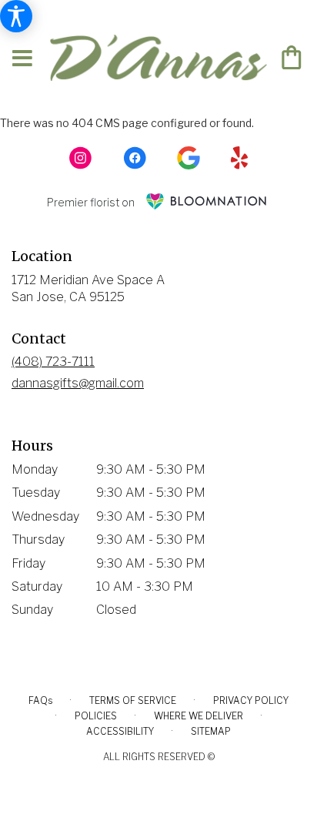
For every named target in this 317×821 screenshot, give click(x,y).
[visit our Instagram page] (81, 157)
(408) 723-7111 (53, 361)
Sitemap (211, 731)
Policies (96, 716)
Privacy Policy (251, 700)
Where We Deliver (198, 716)
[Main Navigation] (22, 59)
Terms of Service (132, 700)
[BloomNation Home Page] (206, 201)
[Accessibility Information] (16, 16)
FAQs (40, 700)
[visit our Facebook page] (135, 157)
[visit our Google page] (188, 157)
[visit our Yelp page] (239, 157)
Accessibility (120, 731)
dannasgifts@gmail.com (78, 383)
